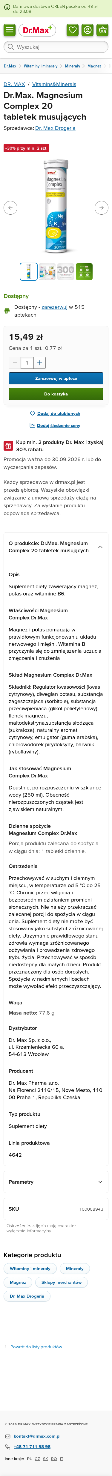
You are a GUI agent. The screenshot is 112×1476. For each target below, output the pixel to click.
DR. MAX (14, 84)
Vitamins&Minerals (54, 84)
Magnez (18, 1282)
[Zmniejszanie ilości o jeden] (15, 363)
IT (61, 1458)
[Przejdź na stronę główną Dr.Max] (37, 29)
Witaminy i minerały (30, 1268)
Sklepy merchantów (62, 1282)
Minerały (75, 1268)
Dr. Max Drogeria (55, 128)
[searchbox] (56, 47)
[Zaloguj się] (87, 30)
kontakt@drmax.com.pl (37, 1436)
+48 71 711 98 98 (32, 1446)
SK (45, 1458)
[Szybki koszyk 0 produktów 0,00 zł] (102, 30)
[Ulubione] (73, 30)
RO (54, 1458)
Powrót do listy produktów (36, 1346)
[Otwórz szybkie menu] (10, 30)
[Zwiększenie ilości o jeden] (40, 363)
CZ (37, 1458)
